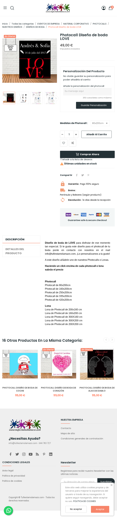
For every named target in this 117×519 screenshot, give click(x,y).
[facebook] (10, 454)
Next (49, 61)
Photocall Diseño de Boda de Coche (19, 389)
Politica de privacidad (13, 475)
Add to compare (72, 143)
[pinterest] (44, 454)
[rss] (37, 454)
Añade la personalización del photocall (83, 86)
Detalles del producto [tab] (14, 251)
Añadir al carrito (96, 134)
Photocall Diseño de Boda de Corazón (58, 389)
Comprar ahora (89, 154)
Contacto (66, 428)
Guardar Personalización (94, 105)
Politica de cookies (12, 480)
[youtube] (30, 454)
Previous (9, 61)
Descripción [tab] (14, 239)
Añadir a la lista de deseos (63, 143)
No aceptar (76, 509)
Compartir (77, 175)
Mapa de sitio (68, 433)
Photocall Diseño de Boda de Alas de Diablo (97, 389)
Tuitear (82, 175)
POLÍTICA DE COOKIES (84, 501)
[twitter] (17, 454)
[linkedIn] (51, 454)
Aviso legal (7, 470)
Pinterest (88, 175)
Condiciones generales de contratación (82, 438)
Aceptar (100, 509)
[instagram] (24, 454)
